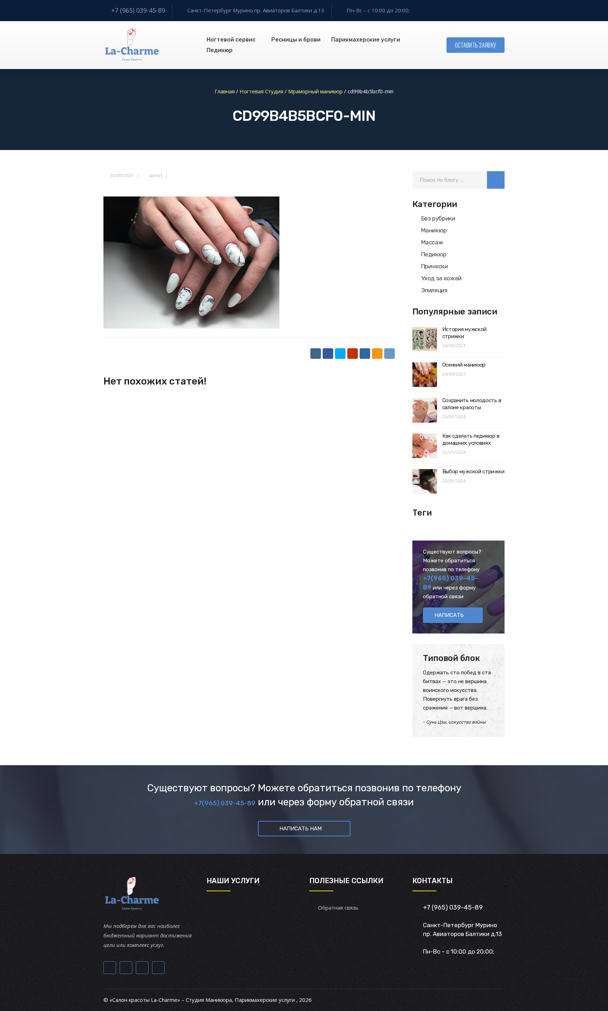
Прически (434, 266)
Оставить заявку (475, 45)
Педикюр (220, 50)
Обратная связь (338, 907)
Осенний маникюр (464, 365)
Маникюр (434, 230)
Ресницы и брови (296, 39)
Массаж (432, 242)
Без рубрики (438, 218)
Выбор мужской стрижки (473, 471)
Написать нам (300, 828)
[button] (496, 180)
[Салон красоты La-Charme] (131, 45)
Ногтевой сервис (231, 39)
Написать (449, 615)
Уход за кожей (441, 278)
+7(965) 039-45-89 (224, 803)
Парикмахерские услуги (365, 39)
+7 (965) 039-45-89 (138, 10)
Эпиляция (434, 290)
